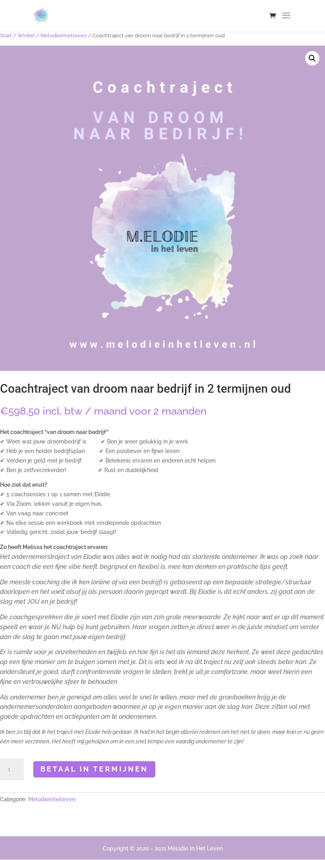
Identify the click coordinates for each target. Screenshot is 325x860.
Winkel (26, 35)
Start (6, 35)
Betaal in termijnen (94, 769)
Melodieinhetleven (63, 35)
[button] (312, 58)
